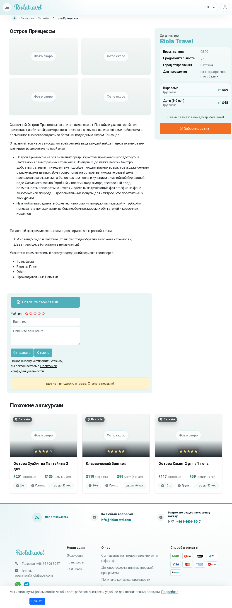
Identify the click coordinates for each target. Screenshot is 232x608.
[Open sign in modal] (225, 7)
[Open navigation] (7, 7)
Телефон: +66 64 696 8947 (41, 564)
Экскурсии (75, 555)
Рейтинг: (17, 313)
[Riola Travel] (30, 552)
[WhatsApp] (18, 584)
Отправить (22, 353)
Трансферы (75, 562)
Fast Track (74, 569)
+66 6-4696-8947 (188, 521)
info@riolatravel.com (116, 520)
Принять (37, 601)
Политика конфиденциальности (125, 580)
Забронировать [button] (196, 128)
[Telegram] (27, 584)
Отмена (43, 353)
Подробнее (169, 592)
